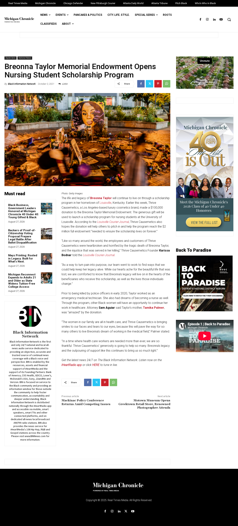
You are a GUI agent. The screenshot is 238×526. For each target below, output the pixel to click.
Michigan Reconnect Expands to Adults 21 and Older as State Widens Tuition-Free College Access (22, 280)
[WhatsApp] (166, 83)
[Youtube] (221, 19)
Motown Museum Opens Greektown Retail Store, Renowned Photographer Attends (144, 404)
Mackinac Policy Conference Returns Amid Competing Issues (86, 402)
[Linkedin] (214, 19)
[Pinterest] (158, 83)
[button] (229, 19)
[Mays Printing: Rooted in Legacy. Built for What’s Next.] (46, 259)
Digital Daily (10, 58)
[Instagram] (207, 19)
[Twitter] (149, 83)
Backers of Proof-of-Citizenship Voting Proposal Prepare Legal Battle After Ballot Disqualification (22, 236)
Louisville (105, 202)
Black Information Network (22, 83)
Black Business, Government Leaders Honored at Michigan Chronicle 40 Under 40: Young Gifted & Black (23, 211)
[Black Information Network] (30, 316)
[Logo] (119, 489)
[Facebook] (200, 19)
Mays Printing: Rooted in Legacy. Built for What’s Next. (22, 258)
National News (25, 58)
